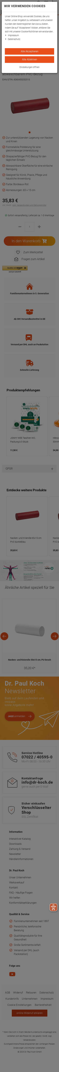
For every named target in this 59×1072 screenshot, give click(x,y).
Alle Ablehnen (29, 59)
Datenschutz (14, 39)
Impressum (13, 35)
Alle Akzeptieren (29, 51)
